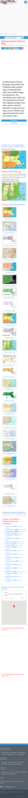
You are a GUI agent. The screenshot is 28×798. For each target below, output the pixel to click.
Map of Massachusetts (17, 205)
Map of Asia (3, 767)
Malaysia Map (4, 774)
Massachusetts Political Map (9, 413)
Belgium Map (4, 762)
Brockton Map (9, 542)
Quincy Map (8, 543)
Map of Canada (13, 752)
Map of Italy (4, 764)
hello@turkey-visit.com (10, 786)
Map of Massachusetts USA (9, 260)
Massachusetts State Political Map (9, 427)
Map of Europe (3, 758)
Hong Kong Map (5, 772)
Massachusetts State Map (9, 365)
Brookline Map (9, 573)
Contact (2, 777)
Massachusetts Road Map (9, 493)
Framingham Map (9, 561)
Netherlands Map (12, 762)
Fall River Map (9, 547)
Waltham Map (9, 568)
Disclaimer (6, 793)
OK (22, 598)
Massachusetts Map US (9, 337)
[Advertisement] (14, 18)
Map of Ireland (11, 764)
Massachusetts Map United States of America (9, 454)
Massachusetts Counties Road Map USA (9, 506)
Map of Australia (11, 754)
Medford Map (8, 576)
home (1, 34)
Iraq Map (17, 772)
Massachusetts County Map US (9, 376)
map (6, 34)
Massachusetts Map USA (9, 389)
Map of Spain (19, 764)
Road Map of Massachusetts (9, 479)
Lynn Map (8, 545)
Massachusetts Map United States (9, 466)
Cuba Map (4, 754)
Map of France (21, 762)
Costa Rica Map (20, 754)
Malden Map (8, 571)
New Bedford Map (10, 538)
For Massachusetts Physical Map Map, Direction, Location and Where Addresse (13, 146)
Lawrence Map (9, 554)
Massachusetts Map (9, 325)
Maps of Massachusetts (9, 272)
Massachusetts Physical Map (9, 352)
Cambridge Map (9, 535)
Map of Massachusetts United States (9, 285)
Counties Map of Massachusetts (9, 245)
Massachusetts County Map (9, 310)
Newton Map (8, 550)
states (14, 34)
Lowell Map (8, 533)
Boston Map (8, 526)
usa (10, 34)
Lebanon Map (24, 772)
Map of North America (5, 748)
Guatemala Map (21, 752)
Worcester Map (9, 529)
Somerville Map (9, 557)
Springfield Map (9, 531)
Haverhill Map (9, 564)
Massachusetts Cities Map (9, 297)
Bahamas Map (5, 752)
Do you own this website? (8, 598)
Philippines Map (12, 774)
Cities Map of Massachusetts (9, 232)
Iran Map (12, 772)
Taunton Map (9, 580)
